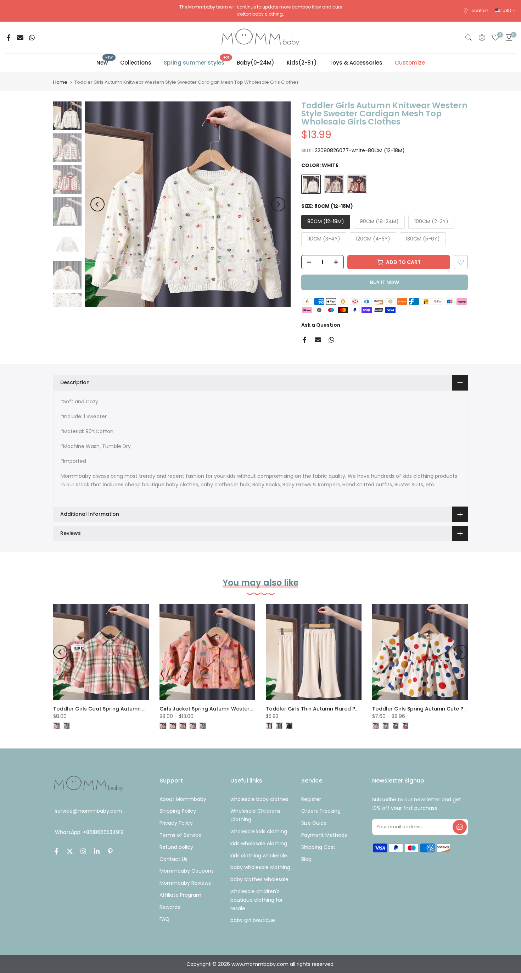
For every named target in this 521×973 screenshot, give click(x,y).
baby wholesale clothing (260, 867)
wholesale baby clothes (259, 799)
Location (479, 10)
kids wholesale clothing (258, 843)
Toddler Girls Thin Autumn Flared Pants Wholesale (331, 708)
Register (311, 799)
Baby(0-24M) (255, 62)
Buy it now (384, 282)
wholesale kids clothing (258, 831)
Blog (306, 859)
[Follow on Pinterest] (110, 851)
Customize (410, 62)
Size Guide (314, 823)
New (104, 62)
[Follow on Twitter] (70, 851)
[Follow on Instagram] (83, 851)
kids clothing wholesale (258, 855)
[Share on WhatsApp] (32, 37)
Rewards (169, 907)
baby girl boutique (252, 920)
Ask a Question (320, 324)
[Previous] (97, 204)
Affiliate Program (180, 895)
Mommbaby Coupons (186, 870)
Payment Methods (324, 835)
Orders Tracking (321, 810)
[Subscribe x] (460, 827)
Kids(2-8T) (302, 62)
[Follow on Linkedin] (97, 851)
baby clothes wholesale (259, 879)
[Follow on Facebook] (56, 851)
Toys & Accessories (355, 62)
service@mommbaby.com (88, 810)
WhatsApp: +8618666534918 (89, 832)
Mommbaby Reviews (185, 882)
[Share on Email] (20, 37)
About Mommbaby (182, 799)
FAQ (164, 919)
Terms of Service (180, 835)
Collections (135, 62)
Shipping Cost (318, 847)
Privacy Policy (176, 823)
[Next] (278, 204)
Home (60, 82)
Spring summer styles (197, 62)
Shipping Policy (177, 810)
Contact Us (173, 859)
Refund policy (176, 847)
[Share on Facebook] (8, 37)
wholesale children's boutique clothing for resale (256, 900)
